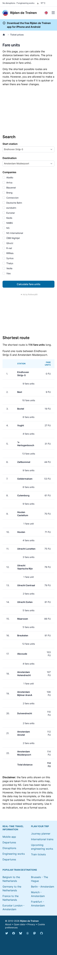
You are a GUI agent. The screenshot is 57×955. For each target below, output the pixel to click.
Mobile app (9, 836)
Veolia (9, 268)
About (8, 924)
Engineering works (14, 853)
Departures (9, 842)
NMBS (9, 223)
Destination (10, 158)
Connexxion (12, 197)
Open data (19, 924)
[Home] (4, 34)
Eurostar (10, 212)
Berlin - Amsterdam (42, 886)
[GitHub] (41, 933)
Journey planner (40, 833)
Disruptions (9, 848)
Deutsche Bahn (14, 202)
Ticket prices (17, 34)
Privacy (31, 924)
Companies (9, 172)
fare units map (41, 781)
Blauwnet (11, 187)
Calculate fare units (28, 284)
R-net (9, 248)
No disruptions (9, 3)
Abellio (9, 177)
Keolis (9, 218)
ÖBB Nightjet (13, 238)
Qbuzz (9, 243)
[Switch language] (46, 13)
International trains (42, 839)
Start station (10, 143)
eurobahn (11, 207)
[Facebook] (13, 933)
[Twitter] (6, 933)
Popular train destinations (20, 869)
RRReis (9, 253)
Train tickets (38, 854)
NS (8, 228)
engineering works (25, 3)
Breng (9, 192)
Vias (8, 273)
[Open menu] (53, 12)
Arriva (9, 182)
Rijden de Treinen (29, 921)
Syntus (9, 258)
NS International (14, 233)
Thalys (9, 263)
